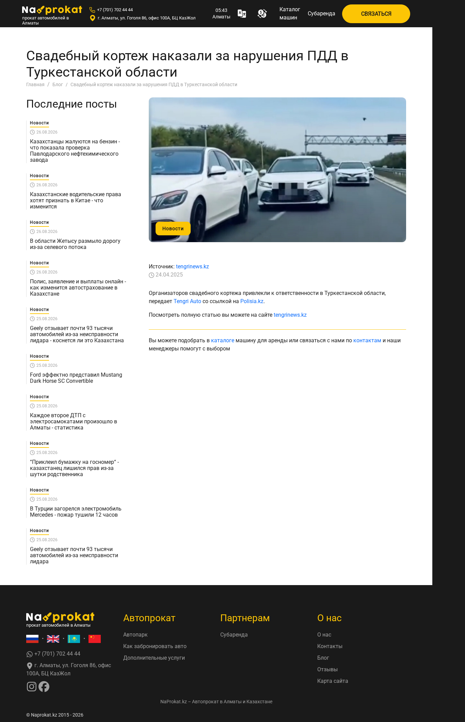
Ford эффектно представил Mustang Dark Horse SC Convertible (76, 378)
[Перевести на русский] (32, 638)
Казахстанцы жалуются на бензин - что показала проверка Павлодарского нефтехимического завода (75, 151)
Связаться (376, 14)
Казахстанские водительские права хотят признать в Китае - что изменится (75, 200)
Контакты (329, 646)
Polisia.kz (251, 301)
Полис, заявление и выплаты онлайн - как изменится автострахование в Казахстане (78, 288)
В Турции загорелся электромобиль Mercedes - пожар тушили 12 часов (76, 512)
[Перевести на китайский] (95, 638)
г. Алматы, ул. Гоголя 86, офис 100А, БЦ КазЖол (147, 17)
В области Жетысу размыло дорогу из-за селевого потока (75, 244)
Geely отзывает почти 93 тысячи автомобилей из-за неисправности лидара (74, 555)
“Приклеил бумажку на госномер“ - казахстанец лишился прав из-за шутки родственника (74, 468)
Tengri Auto (187, 301)
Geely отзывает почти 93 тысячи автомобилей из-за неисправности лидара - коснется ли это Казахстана (77, 334)
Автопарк (135, 634)
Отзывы (327, 669)
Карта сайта (332, 681)
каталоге (222, 340)
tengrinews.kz (192, 266)
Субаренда (321, 13)
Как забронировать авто (155, 646)
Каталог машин (289, 13)
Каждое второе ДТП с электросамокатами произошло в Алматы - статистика (73, 421)
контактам (367, 340)
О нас (324, 634)
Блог (323, 658)
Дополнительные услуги (154, 658)
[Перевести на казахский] (74, 638)
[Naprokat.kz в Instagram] (31, 686)
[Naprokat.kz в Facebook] (43, 686)
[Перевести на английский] (53, 638)
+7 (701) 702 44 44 (115, 9)
